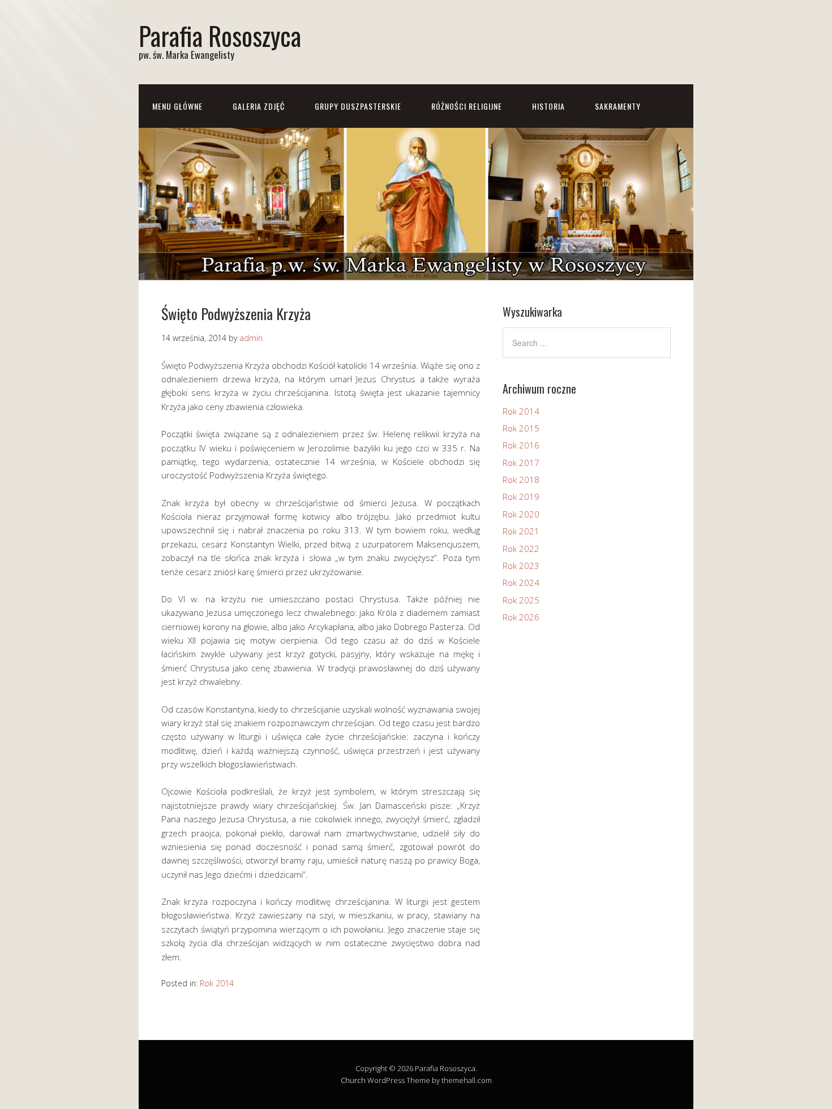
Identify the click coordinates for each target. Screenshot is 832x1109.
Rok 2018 (521, 479)
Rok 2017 (521, 462)
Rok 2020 (521, 514)
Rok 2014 (217, 983)
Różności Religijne (466, 106)
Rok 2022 (521, 548)
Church (353, 1080)
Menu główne (177, 106)
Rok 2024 (521, 582)
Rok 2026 (521, 617)
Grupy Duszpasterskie (358, 106)
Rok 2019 (521, 496)
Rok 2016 (521, 445)
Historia (548, 106)
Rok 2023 (521, 565)
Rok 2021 (521, 531)
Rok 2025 (521, 600)
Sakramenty (618, 106)
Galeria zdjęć (259, 106)
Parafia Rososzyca (220, 35)
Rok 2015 (521, 428)
